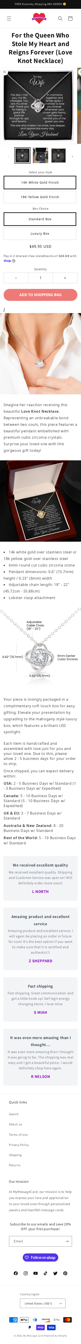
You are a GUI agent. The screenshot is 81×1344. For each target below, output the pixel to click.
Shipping (15, 1155)
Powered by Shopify (55, 1335)
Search (14, 1114)
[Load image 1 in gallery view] (22, 155)
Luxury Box (40, 233)
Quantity (40, 269)
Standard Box (40, 219)
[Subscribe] (67, 1241)
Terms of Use (18, 1135)
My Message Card (33, 1335)
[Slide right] (72, 157)
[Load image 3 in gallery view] (58, 155)
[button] (9, 18)
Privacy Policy (19, 1145)
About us (15, 1124)
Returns (14, 1165)
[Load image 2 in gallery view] (40, 155)
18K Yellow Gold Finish (40, 197)
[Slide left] (9, 157)
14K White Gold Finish (40, 182)
